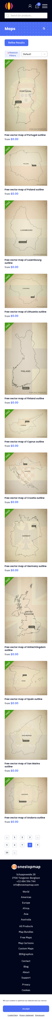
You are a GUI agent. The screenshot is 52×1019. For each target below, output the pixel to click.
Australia (26, 919)
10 (7, 852)
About (26, 972)
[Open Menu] (44, 6)
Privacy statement (26, 1015)
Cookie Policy (13, 1015)
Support (26, 977)
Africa (26, 908)
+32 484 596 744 (26, 881)
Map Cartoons (26, 943)
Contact (26, 961)
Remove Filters (13, 54)
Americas (26, 897)
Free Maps (26, 937)
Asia (26, 913)
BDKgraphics (26, 954)
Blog (26, 966)
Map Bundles (26, 931)
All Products (26, 926)
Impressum (39, 1015)
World (26, 891)
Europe (26, 902)
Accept (26, 1008)
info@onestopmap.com (26, 884)
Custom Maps (26, 948)
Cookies (26, 990)
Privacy (26, 984)
